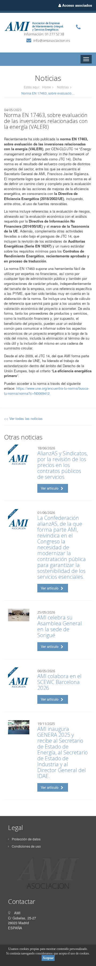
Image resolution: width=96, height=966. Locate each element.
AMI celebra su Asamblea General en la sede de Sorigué (59, 626)
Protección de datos (26, 839)
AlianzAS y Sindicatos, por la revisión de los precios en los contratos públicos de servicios (62, 465)
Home (46, 87)
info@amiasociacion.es (51, 40)
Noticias (63, 87)
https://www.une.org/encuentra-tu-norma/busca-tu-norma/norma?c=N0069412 (46, 391)
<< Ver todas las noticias (23, 418)
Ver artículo (50, 488)
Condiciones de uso (26, 846)
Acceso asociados (76, 5)
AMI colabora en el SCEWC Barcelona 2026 (59, 681)
